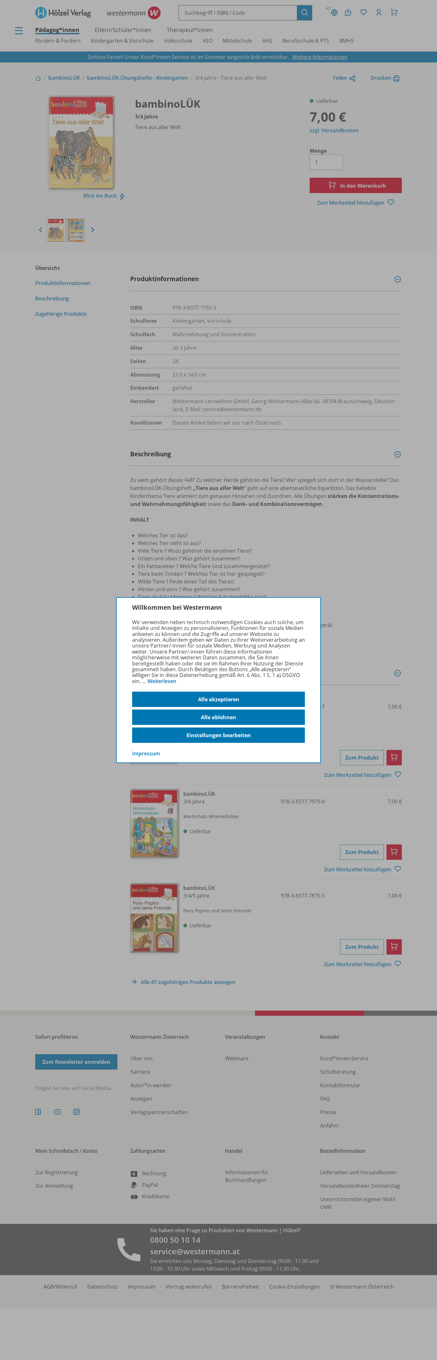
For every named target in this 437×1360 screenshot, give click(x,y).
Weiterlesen (161, 681)
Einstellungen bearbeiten (219, 735)
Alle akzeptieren (218, 699)
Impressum (146, 753)
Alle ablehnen (218, 717)
